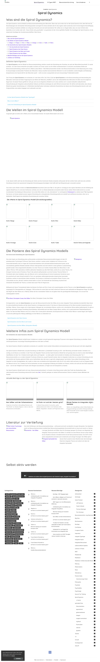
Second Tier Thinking (80, 594)
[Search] (94, 2)
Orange (34, 43)
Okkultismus (78, 573)
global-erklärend (80, 612)
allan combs (21, 494)
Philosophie (78, 582)
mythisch (78, 621)
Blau (28, 43)
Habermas (12, 505)
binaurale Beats (9, 498)
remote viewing (9, 534)
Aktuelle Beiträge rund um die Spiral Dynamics (20, 55)
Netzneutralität (18, 525)
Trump (16, 541)
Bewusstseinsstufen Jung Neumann (84, 515)
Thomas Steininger (14, 536)
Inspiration (77, 533)
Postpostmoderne (10, 529)
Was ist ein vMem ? (13, 101)
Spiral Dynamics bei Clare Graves (18, 49)
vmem (16, 543)
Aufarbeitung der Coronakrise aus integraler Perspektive (39, 496)
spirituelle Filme (79, 603)
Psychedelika (78, 588)
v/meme (78, 600)
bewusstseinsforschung (18, 496)
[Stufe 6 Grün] (39, 233)
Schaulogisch (71, 192)
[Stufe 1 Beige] (16, 211)
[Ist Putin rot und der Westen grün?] (50, 391)
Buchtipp (77, 524)
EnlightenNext (17, 500)
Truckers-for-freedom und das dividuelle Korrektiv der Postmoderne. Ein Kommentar (61, 524)
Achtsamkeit (13, 494)
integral (78, 615)
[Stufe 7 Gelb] (61, 233)
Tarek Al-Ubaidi (80, 506)
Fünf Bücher (78, 527)
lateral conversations (10, 521)
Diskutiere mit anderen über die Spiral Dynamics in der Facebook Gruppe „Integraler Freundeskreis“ (52, 476)
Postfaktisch (9, 527)
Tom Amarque (9, 538)
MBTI (76, 551)
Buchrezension (78, 521)
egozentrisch (79, 609)
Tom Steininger (17, 538)
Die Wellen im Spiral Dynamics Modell (18, 40)
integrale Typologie (80, 536)
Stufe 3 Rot (54, 221)
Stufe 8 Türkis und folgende (82, 242)
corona (16, 498)
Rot (23, 43)
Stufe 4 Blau (77, 221)
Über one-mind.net (39, 660)
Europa (7, 503)
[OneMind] (7, 2)
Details (13, 655)
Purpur (17, 43)
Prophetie (77, 585)
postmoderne (17, 527)
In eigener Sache (79, 530)
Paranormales (78, 576)
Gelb (46, 43)
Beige (11, 43)
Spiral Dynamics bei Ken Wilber (18, 53)
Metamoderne (78, 567)
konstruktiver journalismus (12, 518)
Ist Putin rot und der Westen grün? (49, 402)
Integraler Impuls (79, 539)
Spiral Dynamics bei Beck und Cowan (19, 51)
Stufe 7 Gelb (55, 242)
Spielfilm (78, 630)
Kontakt (56, 660)
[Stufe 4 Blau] (84, 211)
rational (78, 627)
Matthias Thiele (9, 523)
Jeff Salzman (9, 516)
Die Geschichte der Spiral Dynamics (19, 47)
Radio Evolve (9, 532)
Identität (8, 509)
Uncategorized (78, 643)
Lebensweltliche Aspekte (81, 545)
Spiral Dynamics (18, 534)
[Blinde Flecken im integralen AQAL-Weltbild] (80, 391)
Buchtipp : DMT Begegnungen (60, 494)
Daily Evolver (9, 500)
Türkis (51, 43)
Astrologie (8, 496)
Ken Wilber (16, 516)
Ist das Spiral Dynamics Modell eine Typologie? (21, 97)
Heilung (19, 505)
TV (75, 636)
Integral (13, 509)
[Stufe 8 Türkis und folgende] (84, 233)
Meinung (77, 564)
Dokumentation (80, 606)
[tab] (50, 97)
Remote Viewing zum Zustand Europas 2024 (38, 527)
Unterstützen (49, 660)
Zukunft (77, 645)
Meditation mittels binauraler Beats (84, 560)
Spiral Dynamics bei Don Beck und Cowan (19, 322)
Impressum (63, 660)
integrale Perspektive (11, 512)
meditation (17, 523)
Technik (77, 633)
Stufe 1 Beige (10, 221)
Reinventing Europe (18, 532)
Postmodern (79, 624)
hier (39, 372)
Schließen (18, 658)
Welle (21, 543)
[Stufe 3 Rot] (61, 211)
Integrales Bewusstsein (11, 514)
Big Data (77, 518)
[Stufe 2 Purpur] (39, 211)
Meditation (77, 557)
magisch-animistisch (81, 618)
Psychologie (78, 591)
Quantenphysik (19, 529)
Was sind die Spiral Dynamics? (15, 38)
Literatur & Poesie (79, 548)
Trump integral (9, 543)
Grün (40, 43)
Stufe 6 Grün (32, 242)
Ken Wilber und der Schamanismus (19, 402)
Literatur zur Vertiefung (14, 57)
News (76, 570)
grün (7, 505)
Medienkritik (78, 554)
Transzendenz (9, 541)
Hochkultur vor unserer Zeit (12, 507)
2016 (7, 494)
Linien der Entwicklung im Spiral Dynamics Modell (21, 104)
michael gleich (9, 525)
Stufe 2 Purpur (33, 221)
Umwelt (77, 639)
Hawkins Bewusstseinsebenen (38, 550)
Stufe (7, 536)
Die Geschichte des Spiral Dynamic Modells (19, 45)
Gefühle (13, 503)
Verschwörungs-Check (82, 579)
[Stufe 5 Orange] (16, 233)
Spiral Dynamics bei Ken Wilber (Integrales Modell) (22, 325)
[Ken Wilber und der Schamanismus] (19, 391)
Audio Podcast (78, 500)
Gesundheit (19, 503)
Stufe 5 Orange (11, 242)
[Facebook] (89, 2)
